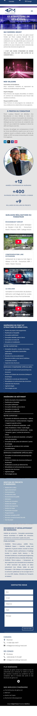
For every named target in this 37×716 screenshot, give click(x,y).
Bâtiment (7, 692)
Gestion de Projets (10, 695)
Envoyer (28, 628)
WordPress (27, 703)
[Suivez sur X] (8, 141)
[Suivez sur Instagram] (15, 141)
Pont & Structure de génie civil (13, 690)
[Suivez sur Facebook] (12, 141)
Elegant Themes (15, 703)
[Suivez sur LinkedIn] (5, 141)
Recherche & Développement (13, 698)
